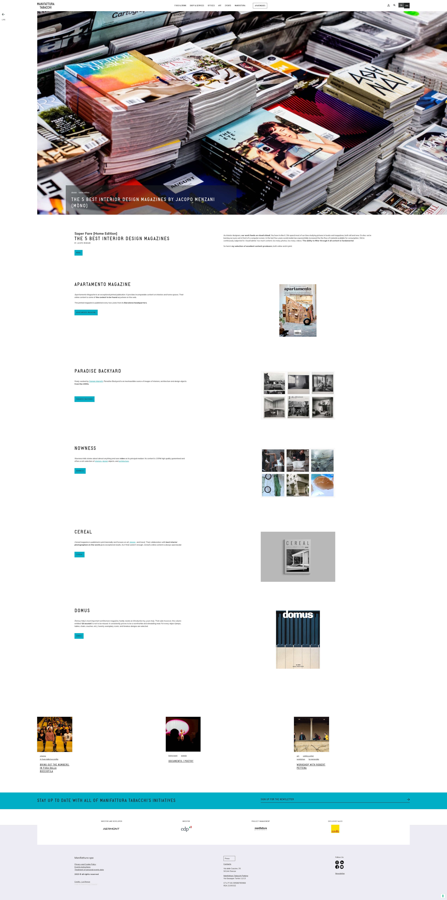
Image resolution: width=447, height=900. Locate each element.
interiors (98, 461)
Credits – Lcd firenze (82, 882)
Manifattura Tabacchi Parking (236, 875)
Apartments (260, 6)
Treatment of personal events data (89, 869)
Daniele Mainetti (96, 381)
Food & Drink (180, 6)
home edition (84, 192)
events (228, 6)
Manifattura (240, 6)
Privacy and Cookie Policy (85, 864)
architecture (124, 461)
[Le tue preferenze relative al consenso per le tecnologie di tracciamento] (443, 896)
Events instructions (82, 867)
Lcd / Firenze (92, 884)
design (74, 192)
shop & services (197, 6)
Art (219, 6)
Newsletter (340, 873)
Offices (211, 6)
